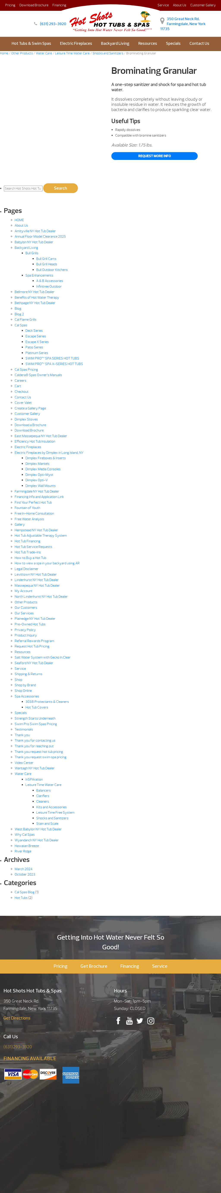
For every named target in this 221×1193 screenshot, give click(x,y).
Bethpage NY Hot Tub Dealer (35, 303)
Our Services (24, 613)
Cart (18, 386)
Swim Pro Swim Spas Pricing (36, 724)
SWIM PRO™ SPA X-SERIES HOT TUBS (54, 364)
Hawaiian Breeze (27, 846)
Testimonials (24, 729)
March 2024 (23, 869)
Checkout (21, 392)
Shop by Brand (25, 685)
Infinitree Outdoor (49, 286)
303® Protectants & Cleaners (47, 702)
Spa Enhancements (39, 275)
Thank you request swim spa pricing (40, 757)
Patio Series (34, 347)
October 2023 (25, 874)
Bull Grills (31, 253)
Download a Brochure (30, 425)
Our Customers (26, 607)
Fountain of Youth (27, 508)
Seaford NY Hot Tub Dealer (34, 663)
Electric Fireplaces (76, 44)
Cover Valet (23, 403)
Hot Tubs (21, 898)
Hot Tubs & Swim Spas (31, 44)
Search (60, 188)
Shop (18, 680)
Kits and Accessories (51, 807)
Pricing (10, 5)
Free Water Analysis (29, 519)
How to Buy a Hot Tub (30, 558)
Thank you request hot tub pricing (39, 752)
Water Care (23, 774)
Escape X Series (37, 342)
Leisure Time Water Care (43, 785)
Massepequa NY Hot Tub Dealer (37, 585)
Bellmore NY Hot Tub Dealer (34, 292)
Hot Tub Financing (27, 541)
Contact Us (199, 44)
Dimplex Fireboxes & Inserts (45, 458)
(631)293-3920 (17, 1047)
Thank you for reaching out (34, 746)
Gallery (20, 524)
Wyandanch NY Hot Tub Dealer (37, 840)
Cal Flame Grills (25, 319)
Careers (20, 380)
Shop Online (23, 691)
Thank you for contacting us (35, 740)
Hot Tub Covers (36, 707)
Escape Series (35, 336)
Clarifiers (42, 796)
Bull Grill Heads (46, 264)
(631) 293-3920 (53, 24)
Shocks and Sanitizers (52, 818)
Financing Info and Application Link (39, 497)
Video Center (24, 763)
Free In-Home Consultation (34, 513)
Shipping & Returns (28, 674)
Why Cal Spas (25, 834)
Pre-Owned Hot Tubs (30, 624)
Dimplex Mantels (37, 464)
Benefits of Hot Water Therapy (37, 297)
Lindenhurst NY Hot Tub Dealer (37, 580)
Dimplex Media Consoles (43, 469)
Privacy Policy (25, 630)
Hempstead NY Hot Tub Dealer (36, 530)
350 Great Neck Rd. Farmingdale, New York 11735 (183, 24)
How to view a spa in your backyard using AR (47, 563)
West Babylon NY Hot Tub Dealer (38, 829)
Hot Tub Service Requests (33, 547)
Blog (18, 308)
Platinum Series (36, 353)
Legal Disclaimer (26, 569)
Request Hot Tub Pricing (32, 646)
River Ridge (23, 851)
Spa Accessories (27, 696)
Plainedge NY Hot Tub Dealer (35, 619)
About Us (179, 5)
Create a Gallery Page (30, 408)
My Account (23, 591)
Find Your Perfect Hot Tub (33, 502)
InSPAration (34, 779)
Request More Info (154, 156)
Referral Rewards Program (34, 641)
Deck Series (34, 330)
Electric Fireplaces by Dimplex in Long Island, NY (49, 453)
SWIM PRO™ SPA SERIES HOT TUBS (52, 358)
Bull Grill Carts (46, 259)
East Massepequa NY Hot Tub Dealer (41, 436)
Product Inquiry (26, 635)
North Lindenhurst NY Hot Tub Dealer (41, 596)
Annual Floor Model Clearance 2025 (40, 236)
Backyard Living (115, 44)
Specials (173, 44)
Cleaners (42, 801)
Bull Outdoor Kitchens (52, 270)
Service (20, 669)
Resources (147, 44)
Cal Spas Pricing (26, 369)
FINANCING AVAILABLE (29, 1058)
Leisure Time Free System (55, 812)
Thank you (22, 735)
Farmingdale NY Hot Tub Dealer (37, 491)
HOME (19, 220)
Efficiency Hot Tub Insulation (35, 441)
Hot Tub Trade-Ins (28, 552)
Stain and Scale (47, 823)
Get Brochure (94, 966)
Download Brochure (33, 5)
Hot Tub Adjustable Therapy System (41, 535)
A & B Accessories (49, 281)
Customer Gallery (203, 5)
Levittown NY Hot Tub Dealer (36, 574)
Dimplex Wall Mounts (40, 486)
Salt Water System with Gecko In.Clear (43, 657)
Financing (129, 966)
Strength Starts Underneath (35, 718)
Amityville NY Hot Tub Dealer (35, 231)
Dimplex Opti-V (36, 480)
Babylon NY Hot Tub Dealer (34, 242)
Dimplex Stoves (26, 419)
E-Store (110, 58)
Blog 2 (19, 314)
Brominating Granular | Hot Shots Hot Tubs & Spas (111, 20)
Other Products (26, 602)
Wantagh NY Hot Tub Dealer (35, 768)
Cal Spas (21, 325)
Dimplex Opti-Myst (39, 475)
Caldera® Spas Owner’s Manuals (38, 375)
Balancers (43, 790)
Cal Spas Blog (25, 892)
